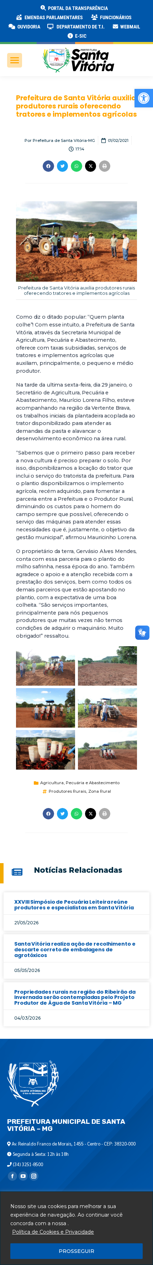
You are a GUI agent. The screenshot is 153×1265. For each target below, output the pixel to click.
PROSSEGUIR (76, 1251)
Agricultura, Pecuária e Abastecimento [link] (80, 782)
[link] (143, 98)
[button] (114, 10)
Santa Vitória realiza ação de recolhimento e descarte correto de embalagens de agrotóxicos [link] (75, 949)
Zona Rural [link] (99, 791)
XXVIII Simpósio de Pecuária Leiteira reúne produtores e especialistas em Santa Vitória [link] (74, 904)
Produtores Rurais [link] (67, 791)
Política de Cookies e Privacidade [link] (53, 1232)
